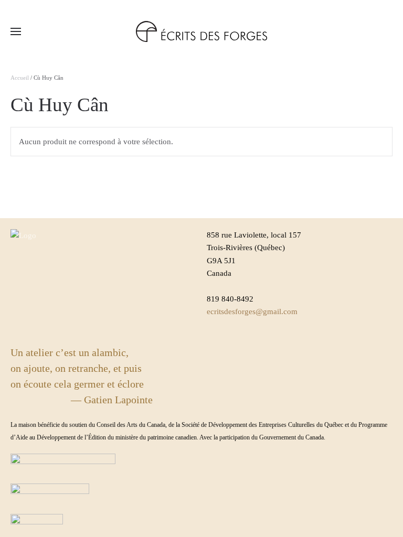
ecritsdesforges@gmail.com (252, 311)
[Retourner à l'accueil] (201, 31)
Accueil (19, 77)
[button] (15, 31)
